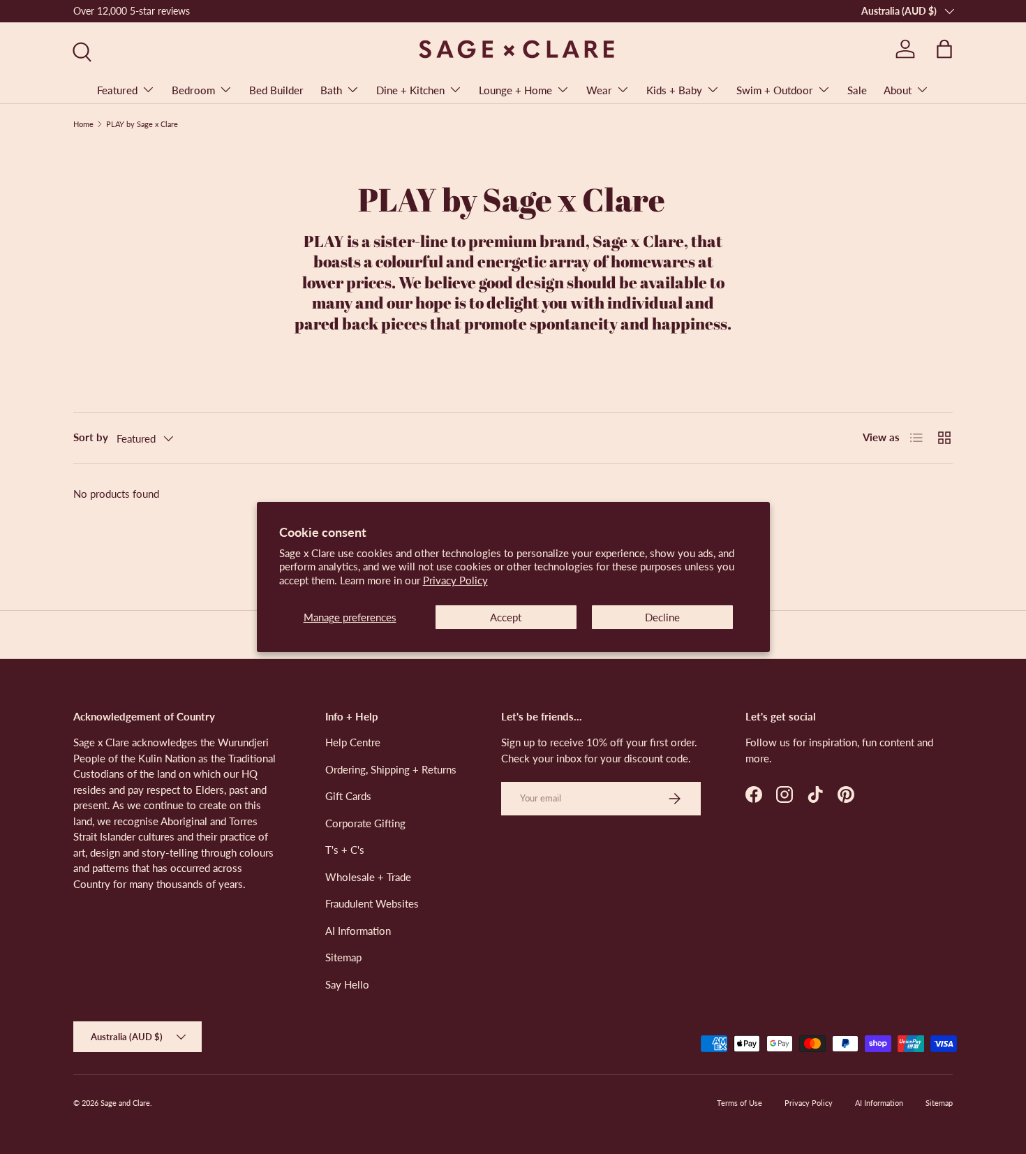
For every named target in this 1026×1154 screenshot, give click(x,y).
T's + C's (344, 849)
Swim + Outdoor (774, 90)
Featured (117, 90)
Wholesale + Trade (368, 877)
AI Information (358, 930)
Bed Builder (276, 90)
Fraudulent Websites (372, 903)
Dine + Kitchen (410, 90)
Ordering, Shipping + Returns (390, 769)
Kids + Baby (674, 90)
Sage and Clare (125, 1102)
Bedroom (193, 90)
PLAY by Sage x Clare (142, 124)
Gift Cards (348, 796)
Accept (505, 617)
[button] (944, 49)
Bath (331, 90)
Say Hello (347, 984)
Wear (599, 90)
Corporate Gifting (365, 823)
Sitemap (343, 957)
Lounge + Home (515, 90)
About (898, 90)
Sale (857, 90)
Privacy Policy (455, 580)
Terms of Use (739, 1102)
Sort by (90, 437)
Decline (662, 617)
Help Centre (352, 742)
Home (83, 124)
